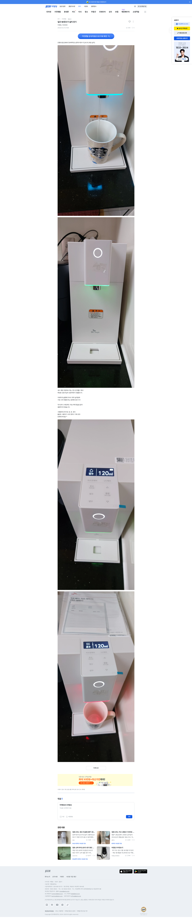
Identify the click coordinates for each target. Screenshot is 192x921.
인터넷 (48, 12)
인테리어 (102, 12)
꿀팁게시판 (72, 6)
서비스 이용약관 (59, 911)
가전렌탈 (57, 12)
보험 (116, 12)
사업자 (123, 9)
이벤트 (86, 6)
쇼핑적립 (136, 12)
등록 (129, 816)
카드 (73, 12)
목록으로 (96, 768)
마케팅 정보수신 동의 (70, 911)
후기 (79, 6)
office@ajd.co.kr (76, 896)
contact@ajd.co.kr (57, 893)
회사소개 (47, 877)
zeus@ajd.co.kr (64, 891)
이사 (80, 12)
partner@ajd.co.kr (57, 896)
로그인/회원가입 (142, 6)
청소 (86, 12)
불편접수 (93, 6)
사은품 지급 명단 (71, 877)
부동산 (93, 12)
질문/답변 (62, 6)
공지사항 (55, 877)
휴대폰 (66, 12)
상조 (110, 12)
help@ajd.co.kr (75, 893)
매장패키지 (126, 12)
